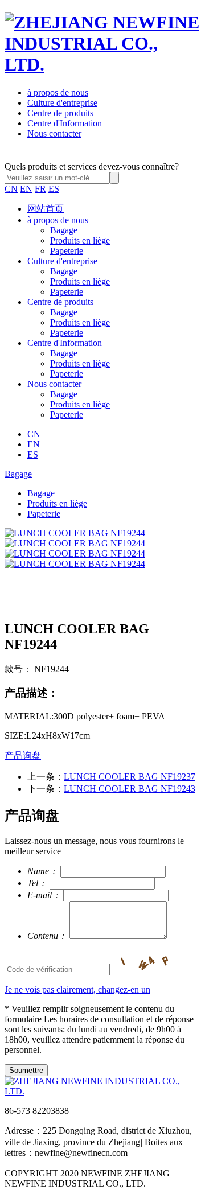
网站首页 (45, 208)
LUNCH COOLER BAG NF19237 (129, 776)
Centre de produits (60, 113)
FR (40, 189)
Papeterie (66, 251)
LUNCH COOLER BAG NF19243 (129, 788)
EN (26, 189)
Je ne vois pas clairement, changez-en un (77, 989)
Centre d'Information (64, 123)
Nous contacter (54, 133)
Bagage (63, 230)
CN (11, 189)
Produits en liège (80, 240)
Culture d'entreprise (62, 103)
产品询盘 (23, 755)
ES (53, 189)
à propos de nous (57, 92)
